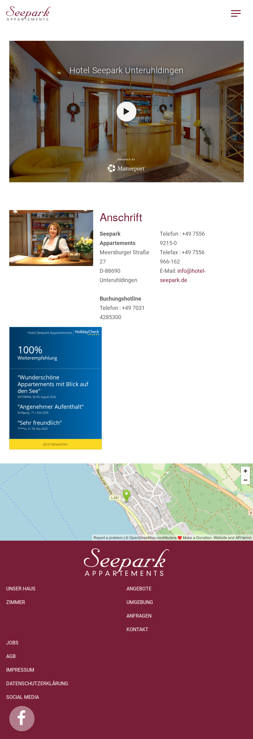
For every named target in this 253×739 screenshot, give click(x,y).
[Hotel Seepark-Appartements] (22, 718)
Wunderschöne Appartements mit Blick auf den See (53, 384)
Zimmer (15, 602)
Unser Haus (20, 589)
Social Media (22, 697)
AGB (11, 656)
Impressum (20, 670)
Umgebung (139, 602)
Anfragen (138, 616)
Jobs (12, 643)
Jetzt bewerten (55, 444)
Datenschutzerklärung (37, 683)
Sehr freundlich (40, 422)
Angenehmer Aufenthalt (50, 406)
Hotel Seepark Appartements (50, 332)
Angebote (138, 589)
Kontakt (137, 629)
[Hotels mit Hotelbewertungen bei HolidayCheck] (86, 333)
